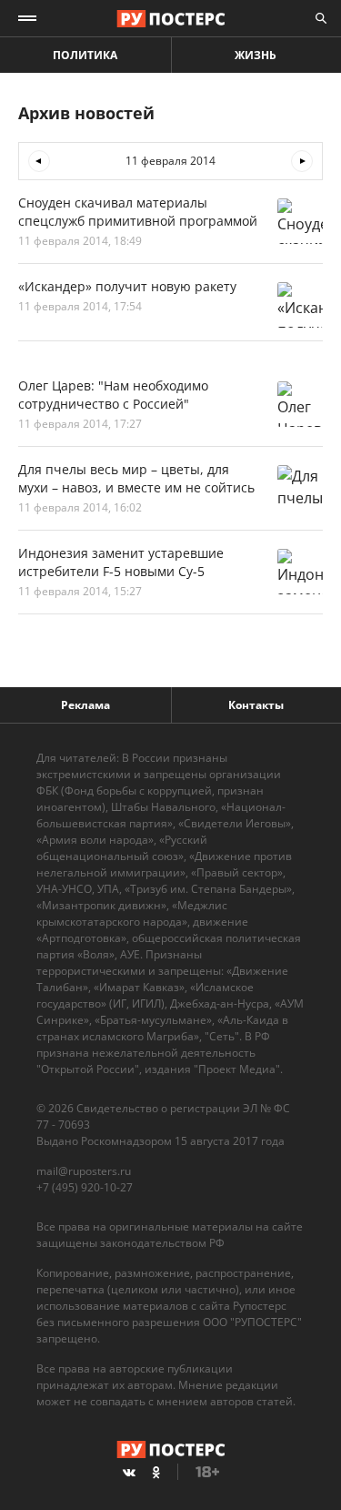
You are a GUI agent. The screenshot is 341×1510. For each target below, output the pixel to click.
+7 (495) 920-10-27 (84, 1187)
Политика (85, 55)
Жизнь (255, 55)
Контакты (256, 705)
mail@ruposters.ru (83, 1171)
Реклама (85, 705)
